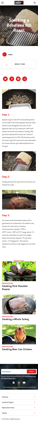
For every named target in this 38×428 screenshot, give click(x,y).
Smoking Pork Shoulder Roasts (15, 287)
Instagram (19, 382)
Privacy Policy (32, 376)
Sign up (31, 371)
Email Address (6, 372)
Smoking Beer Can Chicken (17, 349)
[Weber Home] (19, 3)
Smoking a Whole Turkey (15, 319)
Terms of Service (7, 378)
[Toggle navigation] (2, 2)
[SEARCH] (35, 2)
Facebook (13, 382)
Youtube (24, 382)
